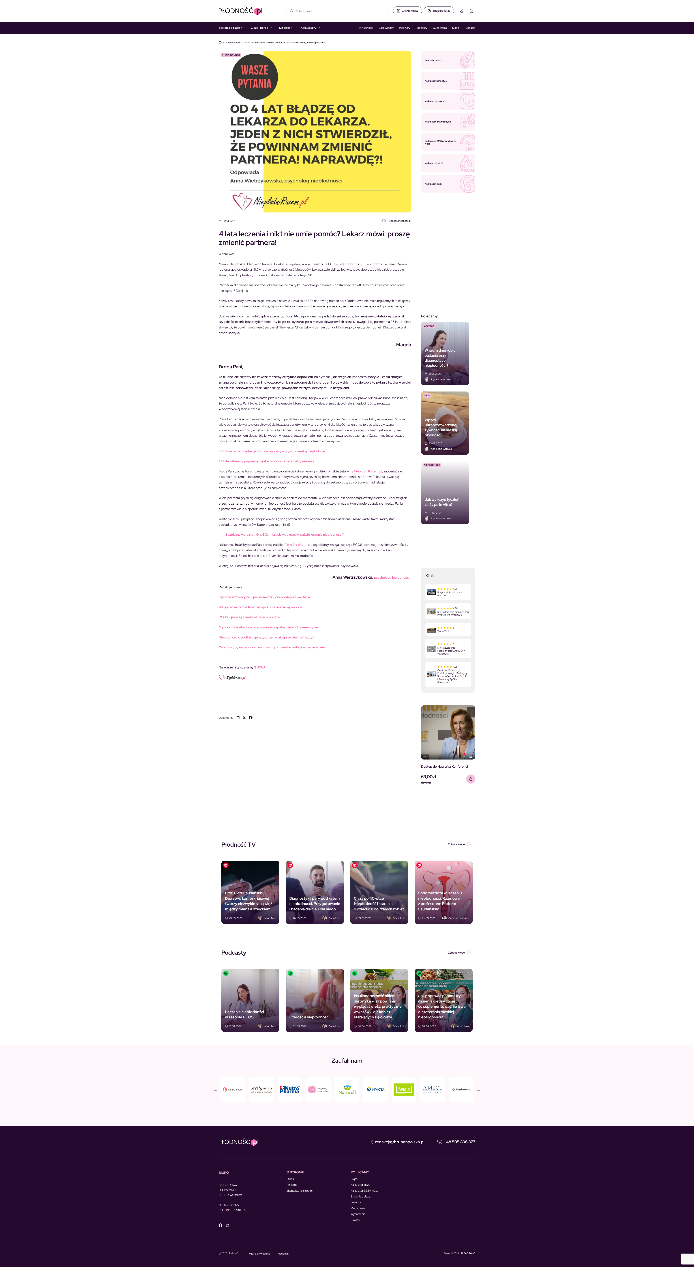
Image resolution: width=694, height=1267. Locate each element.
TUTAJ (259, 667)
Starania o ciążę (229, 28)
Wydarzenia (440, 28)
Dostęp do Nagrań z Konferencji (444, 766)
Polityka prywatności (259, 1253)
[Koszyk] (471, 11)
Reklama (291, 1185)
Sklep (455, 28)
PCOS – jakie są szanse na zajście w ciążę (249, 617)
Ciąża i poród (259, 28)
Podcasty (421, 28)
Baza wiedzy (386, 28)
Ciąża (354, 1179)
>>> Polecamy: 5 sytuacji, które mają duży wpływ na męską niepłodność (272, 451)
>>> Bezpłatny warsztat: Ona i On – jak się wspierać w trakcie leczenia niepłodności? (281, 534)
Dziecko (284, 28)
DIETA (427, 395)
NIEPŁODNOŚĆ (432, 465)
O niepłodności (233, 42)
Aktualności (366, 28)
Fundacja (469, 28)
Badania (429, 325)
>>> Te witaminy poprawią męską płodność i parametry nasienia (266, 461)
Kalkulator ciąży (360, 1185)
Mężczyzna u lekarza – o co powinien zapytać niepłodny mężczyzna (269, 627)
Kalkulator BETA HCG (364, 1191)
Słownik (355, 1220)
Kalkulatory (308, 28)
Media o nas (358, 1208)
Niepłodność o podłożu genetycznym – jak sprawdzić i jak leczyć (266, 637)
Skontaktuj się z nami (299, 1191)
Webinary (404, 28)
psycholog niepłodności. (392, 577)
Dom (220, 42)
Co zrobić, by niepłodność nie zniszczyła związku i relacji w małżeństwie (272, 647)
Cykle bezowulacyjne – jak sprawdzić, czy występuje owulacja (264, 597)
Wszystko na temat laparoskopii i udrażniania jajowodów (261, 607)
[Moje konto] (462, 11)
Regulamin (283, 1253)
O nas (290, 1179)
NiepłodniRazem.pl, (368, 471)
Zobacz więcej (456, 844)
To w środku (294, 545)
